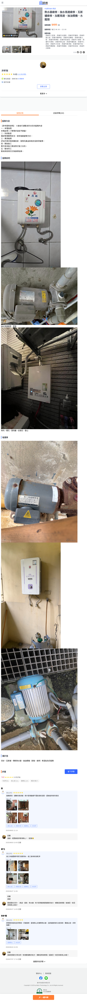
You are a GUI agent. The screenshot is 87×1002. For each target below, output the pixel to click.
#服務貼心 (26, 826)
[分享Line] (81, 52)
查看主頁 (43, 86)
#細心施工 (10, 826)
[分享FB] (78, 52)
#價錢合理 (18, 826)
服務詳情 (20, 113)
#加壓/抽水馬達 (50, 8)
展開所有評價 (38, 961)
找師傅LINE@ (46, 978)
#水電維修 (21, 79)
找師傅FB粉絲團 (40, 978)
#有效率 (34, 826)
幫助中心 (39, 973)
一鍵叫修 (44, 997)
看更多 (42, 94)
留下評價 (71, 771)
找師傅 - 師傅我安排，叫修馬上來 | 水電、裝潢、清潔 (43, 3)
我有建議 (48, 973)
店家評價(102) (58, 113)
